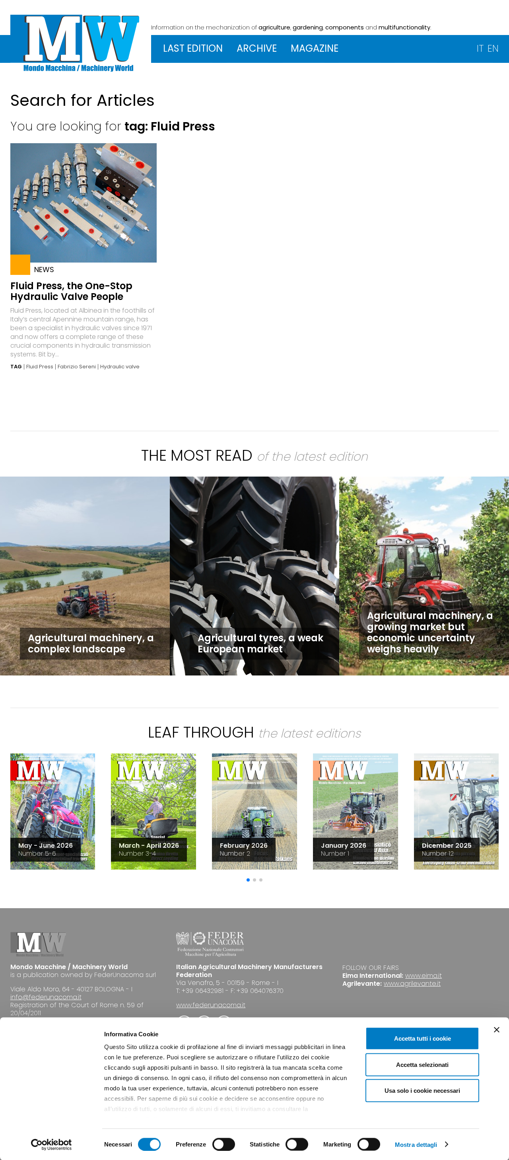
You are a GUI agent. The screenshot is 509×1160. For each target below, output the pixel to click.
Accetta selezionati (422, 1064)
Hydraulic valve (120, 367)
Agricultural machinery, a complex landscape (91, 643)
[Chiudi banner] (496, 1030)
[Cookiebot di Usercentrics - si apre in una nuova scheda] (51, 1144)
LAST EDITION (193, 48)
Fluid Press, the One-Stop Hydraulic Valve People (71, 291)
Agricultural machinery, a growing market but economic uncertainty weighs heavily (430, 632)
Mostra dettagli (416, 1144)
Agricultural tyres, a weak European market (260, 643)
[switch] (223, 1144)
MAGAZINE (314, 48)
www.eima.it (423, 975)
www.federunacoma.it (210, 1005)
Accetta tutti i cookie (422, 1038)
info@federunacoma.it (46, 997)
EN (493, 48)
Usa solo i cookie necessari (422, 1090)
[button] (248, 880)
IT (480, 48)
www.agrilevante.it (412, 983)
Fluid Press (39, 367)
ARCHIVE (257, 48)
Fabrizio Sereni (77, 367)
